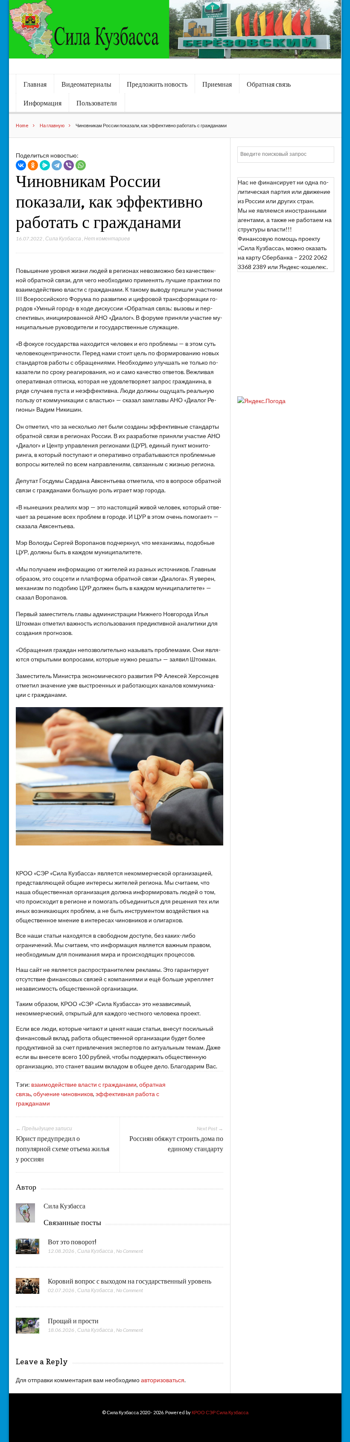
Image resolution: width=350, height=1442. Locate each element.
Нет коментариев (107, 238)
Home (22, 125)
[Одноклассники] (33, 165)
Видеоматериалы (86, 84)
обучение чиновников (63, 1093)
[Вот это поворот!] (27, 1249)
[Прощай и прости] (27, 1328)
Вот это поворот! (72, 1241)
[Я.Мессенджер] (45, 165)
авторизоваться (162, 1380)
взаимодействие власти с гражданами (84, 1084)
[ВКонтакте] (21, 165)
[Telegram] (57, 165)
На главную (52, 125)
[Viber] (69, 165)
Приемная (217, 84)
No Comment (129, 1251)
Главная (35, 84)
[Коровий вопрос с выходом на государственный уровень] (27, 1288)
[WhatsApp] (81, 165)
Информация (42, 103)
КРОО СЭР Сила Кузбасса (220, 1412)
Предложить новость (157, 84)
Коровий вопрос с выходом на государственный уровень (129, 1281)
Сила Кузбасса (63, 238)
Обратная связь (269, 84)
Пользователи (96, 103)
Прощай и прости (73, 1320)
